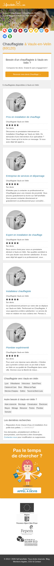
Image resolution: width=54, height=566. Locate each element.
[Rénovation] (36, 31)
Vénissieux (26, 383)
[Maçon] (47, 31)
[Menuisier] (31, 31)
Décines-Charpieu (11, 391)
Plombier (39, 408)
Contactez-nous (10, 437)
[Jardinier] (10, 36)
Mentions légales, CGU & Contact (27, 562)
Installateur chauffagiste (18, 291)
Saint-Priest (36, 383)
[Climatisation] (41, 31)
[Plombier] (10, 31)
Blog (48, 559)
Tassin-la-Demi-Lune (35, 391)
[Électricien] (15, 31)
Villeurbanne (15, 383)
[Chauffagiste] (20, 31)
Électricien (43, 404)
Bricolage (21, 404)
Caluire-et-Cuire (10, 387)
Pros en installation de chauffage (23, 117)
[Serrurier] (5, 31)
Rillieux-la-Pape (30, 387)
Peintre (31, 408)
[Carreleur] (5, 36)
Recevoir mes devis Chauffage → (27, 74)
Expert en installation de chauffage (24, 235)
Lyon (6, 383)
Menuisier (23, 408)
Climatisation (32, 404)
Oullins (22, 391)
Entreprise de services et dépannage (25, 176)
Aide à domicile (10, 404)
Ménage (15, 408)
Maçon (7, 408)
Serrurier (8, 412)
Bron (20, 387)
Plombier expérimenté (17, 347)
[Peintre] (26, 31)
